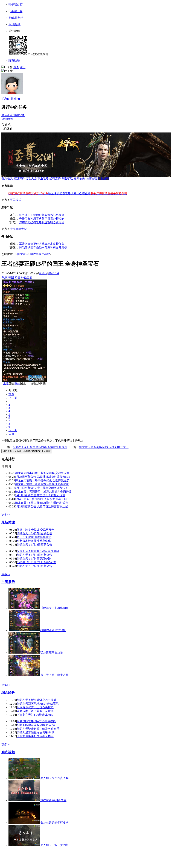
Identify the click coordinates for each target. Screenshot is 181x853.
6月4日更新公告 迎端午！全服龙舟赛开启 (41, 499)
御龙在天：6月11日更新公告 (34, 554)
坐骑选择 (55, 178)
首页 (11, 394)
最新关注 (8, 522)
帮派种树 (50, 247)
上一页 (12, 397)
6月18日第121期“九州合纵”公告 (36, 562)
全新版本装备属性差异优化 (34, 540)
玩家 (5, 277)
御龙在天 (7, 178)
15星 (17, 277)
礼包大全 (58, 214)
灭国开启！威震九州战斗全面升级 (38, 551)
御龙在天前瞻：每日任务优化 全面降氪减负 (42, 480)
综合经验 (8, 692)
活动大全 (31, 178)
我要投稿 (103, 178)
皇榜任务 (58, 243)
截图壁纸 (67, 178)
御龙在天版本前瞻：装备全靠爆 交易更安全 (42, 472)
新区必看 (47, 218)
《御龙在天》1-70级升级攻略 (35, 714)
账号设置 (7, 115)
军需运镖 (24, 243)
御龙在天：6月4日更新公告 (34, 558)
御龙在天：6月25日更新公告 (34, 533)
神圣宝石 (26, 277)
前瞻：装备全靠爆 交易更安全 (35, 529)
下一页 (12, 430)
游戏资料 (19, 178)
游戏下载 (53, 273)
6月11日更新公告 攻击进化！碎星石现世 (40, 495)
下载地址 (36, 214)
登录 (16, 67)
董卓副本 (47, 243)
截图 (11, 277)
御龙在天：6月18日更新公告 (34, 544)
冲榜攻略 (58, 218)
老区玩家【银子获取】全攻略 (35, 711)
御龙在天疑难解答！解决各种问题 (38, 728)
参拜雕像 (61, 247)
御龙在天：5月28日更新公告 (34, 565)
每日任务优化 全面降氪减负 (34, 537)
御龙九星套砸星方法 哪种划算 (35, 732)
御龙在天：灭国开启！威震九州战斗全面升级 (43, 491)
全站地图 (7, 118)
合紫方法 (58, 222)
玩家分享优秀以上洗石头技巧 (35, 707)
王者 (6, 383)
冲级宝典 (36, 218)
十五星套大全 (18, 228)
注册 (22, 67)
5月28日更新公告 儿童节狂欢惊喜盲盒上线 (41, 506)
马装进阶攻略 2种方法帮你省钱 (36, 721)
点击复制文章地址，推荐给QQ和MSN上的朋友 (27, 451)
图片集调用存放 (40, 254)
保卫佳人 (36, 243)
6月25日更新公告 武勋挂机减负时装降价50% (42, 476)
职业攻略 (43, 178)
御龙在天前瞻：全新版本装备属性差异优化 (42, 484)
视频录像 (79, 178)
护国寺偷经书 (36, 247)
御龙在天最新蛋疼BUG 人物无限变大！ (104, 447)
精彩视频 (8, 752)
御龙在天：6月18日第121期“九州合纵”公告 (41, 502)
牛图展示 (8, 582)
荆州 (17, 383)
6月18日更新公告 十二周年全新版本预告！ (41, 487)
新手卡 (43, 273)
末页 (11, 434)
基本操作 (47, 214)
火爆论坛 (91, 178)
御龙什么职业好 (80, 193)
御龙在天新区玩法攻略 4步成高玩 (38, 703)
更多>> (5, 514)
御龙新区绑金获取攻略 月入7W (36, 725)
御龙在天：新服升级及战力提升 (36, 699)
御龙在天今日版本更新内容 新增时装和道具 (40, 447)
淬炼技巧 (24, 222)
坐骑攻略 (36, 222)
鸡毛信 (23, 247)
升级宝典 (24, 218)
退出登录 (19, 115)
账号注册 (24, 214)
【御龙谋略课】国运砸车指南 (35, 736)
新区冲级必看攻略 (59, 193)
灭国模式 (15, 199)
